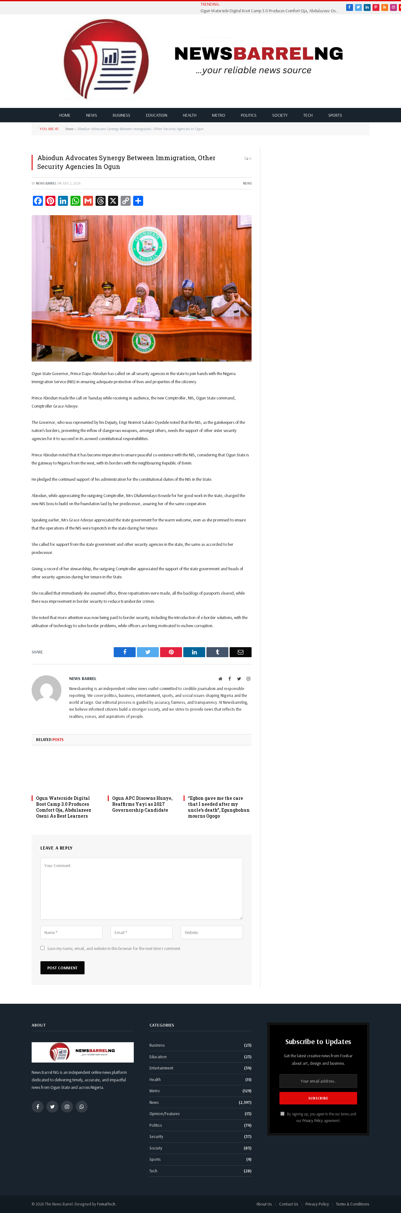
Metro (218, 115)
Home (64, 115)
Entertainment (161, 1067)
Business (121, 115)
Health (189, 115)
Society (280, 115)
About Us (264, 1203)
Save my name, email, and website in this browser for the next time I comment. (114, 948)
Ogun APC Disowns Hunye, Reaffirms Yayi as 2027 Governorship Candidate (142, 804)
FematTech (106, 1203)
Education (156, 115)
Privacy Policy (312, 1120)
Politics (249, 115)
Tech (308, 115)
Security (156, 1136)
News (91, 115)
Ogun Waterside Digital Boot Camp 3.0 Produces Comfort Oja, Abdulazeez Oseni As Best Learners (270, 10)
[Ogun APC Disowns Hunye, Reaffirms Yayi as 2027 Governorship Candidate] (142, 772)
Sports (335, 115)
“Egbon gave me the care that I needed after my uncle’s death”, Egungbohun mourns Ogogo (219, 807)
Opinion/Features (164, 1113)
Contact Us (288, 1203)
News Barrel (46, 183)
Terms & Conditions (352, 1203)
